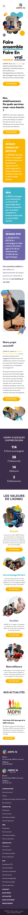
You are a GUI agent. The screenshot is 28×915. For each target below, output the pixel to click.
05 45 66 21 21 (7, 783)
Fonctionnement (7, 814)
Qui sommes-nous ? (7, 792)
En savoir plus (11, 84)
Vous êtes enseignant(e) (9, 878)
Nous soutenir (8, 900)
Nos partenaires (6, 803)
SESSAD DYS (6, 843)
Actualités (6, 896)
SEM (3, 825)
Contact (5, 889)
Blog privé (6, 893)
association (18, 64)
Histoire (4, 796)
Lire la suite (9, 738)
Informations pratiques (8, 817)
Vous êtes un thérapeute (9, 871)
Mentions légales (14, 911)
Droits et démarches (8, 821)
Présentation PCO (7, 864)
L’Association (7, 789)
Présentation (6, 810)
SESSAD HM (6, 807)
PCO (3, 861)
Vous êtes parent (7, 875)
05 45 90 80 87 (7, 764)
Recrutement (7, 903)
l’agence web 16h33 (16, 912)
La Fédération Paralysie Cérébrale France (13, 799)
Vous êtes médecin (7, 868)
